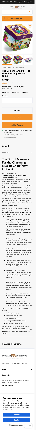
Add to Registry (17, 123)
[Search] (29, 12)
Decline (17, 420)
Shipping (4, 81)
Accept (17, 415)
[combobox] (17, 12)
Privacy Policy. (8, 409)
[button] (3, 7)
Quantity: (5, 94)
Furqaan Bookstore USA (17, 361)
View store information (10, 135)
